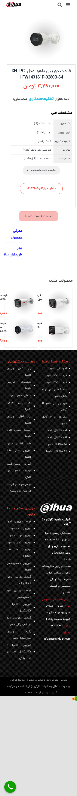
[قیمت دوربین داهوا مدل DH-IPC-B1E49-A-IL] (59, 304)
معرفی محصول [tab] (16, 234)
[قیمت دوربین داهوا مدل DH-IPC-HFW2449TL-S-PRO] (23, 304)
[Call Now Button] (10, 787)
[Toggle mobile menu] (68, 4)
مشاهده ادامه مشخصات (41, 170)
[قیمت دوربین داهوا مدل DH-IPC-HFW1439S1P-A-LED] (23, 332)
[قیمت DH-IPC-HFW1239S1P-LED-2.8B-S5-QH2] (45, 38)
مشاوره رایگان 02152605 (41, 188)
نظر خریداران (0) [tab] (13, 251)
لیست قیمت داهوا (38, 216)
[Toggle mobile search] (60, 4)
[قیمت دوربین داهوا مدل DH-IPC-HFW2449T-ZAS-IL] (59, 332)
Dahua (59, 553)
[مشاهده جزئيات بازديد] (74, 699)
